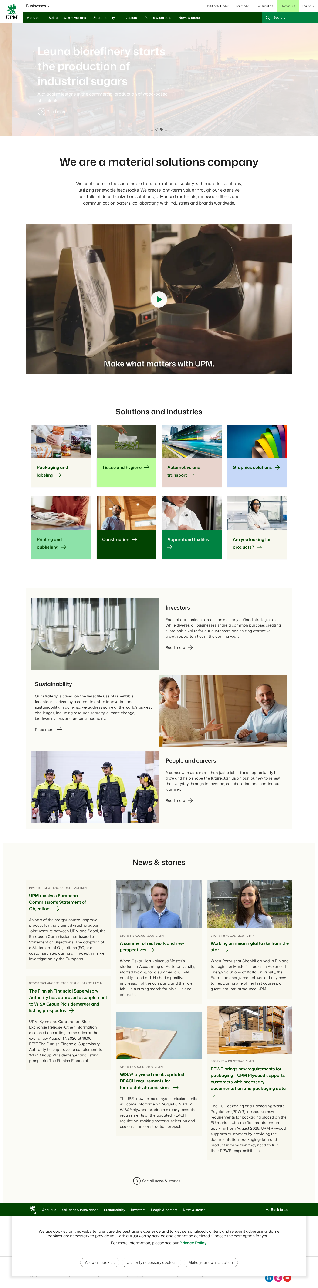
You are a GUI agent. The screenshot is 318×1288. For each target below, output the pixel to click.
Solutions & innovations (80, 1210)
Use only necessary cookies (151, 1262)
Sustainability (114, 1210)
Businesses (36, 5)
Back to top (280, 1209)
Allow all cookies (100, 1262)
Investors (138, 1210)
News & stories (194, 1210)
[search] (290, 17)
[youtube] (287, 1278)
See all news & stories (161, 1180)
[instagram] (278, 1278)
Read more (44, 111)
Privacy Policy (192, 1242)
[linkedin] (269, 1278)
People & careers (164, 1210)
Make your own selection (211, 1262)
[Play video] (159, 299)
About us (49, 1210)
